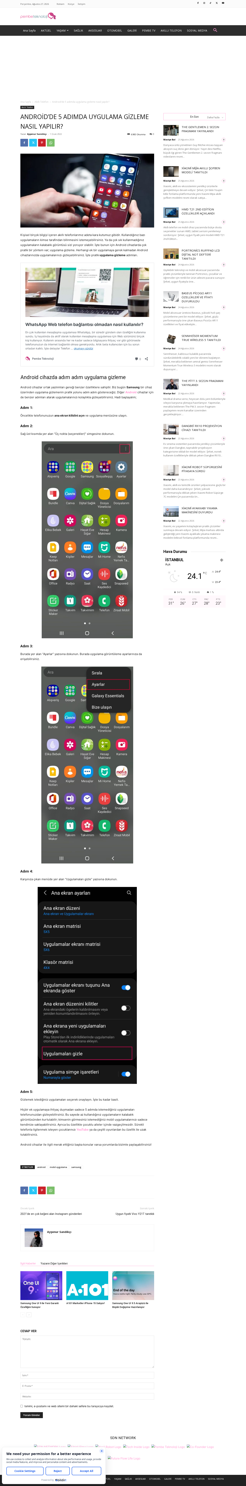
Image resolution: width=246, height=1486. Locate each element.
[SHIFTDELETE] (50, 1446)
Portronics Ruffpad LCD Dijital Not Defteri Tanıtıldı (201, 254)
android (41, 1167)
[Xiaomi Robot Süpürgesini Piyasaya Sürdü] (171, 470)
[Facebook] (198, 3)
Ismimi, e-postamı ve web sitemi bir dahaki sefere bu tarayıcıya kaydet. (69, 1406)
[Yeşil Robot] (108, 1446)
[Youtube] (223, 3)
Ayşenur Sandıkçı (37, 134)
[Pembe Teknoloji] (168, 1446)
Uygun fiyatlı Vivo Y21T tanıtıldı (135, 1214)
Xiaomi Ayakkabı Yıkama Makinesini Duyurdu (199, 510)
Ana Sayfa (25, 101)
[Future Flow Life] (124, 1458)
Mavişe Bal (169, 139)
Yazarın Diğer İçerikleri (54, 1263)
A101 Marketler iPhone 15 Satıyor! (85, 1303)
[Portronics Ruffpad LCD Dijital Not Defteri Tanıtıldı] (171, 253)
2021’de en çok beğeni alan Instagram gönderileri (51, 1214)
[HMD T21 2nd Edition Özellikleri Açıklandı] (171, 212)
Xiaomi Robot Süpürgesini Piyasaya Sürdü (202, 469)
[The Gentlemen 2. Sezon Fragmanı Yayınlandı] (171, 130)
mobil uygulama (58, 1167)
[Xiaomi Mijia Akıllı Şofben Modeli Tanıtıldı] (171, 171)
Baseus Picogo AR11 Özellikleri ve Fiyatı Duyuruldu (197, 297)
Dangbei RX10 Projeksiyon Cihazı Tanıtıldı (202, 428)
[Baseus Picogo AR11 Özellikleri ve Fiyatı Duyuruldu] (171, 296)
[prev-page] (22, 1314)
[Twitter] (216, 3)
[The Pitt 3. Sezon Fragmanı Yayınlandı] (171, 384)
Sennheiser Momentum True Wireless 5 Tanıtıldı (201, 338)
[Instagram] (204, 3)
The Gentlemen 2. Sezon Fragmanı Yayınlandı (200, 129)
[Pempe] (123, 17)
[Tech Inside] (136, 1446)
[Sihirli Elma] (80, 1446)
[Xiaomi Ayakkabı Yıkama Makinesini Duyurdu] (171, 511)
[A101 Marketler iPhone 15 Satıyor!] (87, 1285)
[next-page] (29, 1314)
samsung (76, 1167)
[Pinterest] (42, 143)
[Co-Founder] (200, 1446)
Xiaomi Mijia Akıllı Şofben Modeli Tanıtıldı (201, 170)
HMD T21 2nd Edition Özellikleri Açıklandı (198, 211)
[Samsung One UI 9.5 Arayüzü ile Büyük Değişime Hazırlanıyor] (133, 1285)
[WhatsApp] (51, 143)
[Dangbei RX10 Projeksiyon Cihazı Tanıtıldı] (171, 429)
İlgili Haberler (28, 1263)
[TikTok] (210, 3)
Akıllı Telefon (41, 101)
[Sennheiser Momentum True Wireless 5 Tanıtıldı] (171, 339)
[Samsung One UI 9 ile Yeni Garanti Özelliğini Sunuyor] (41, 1285)
